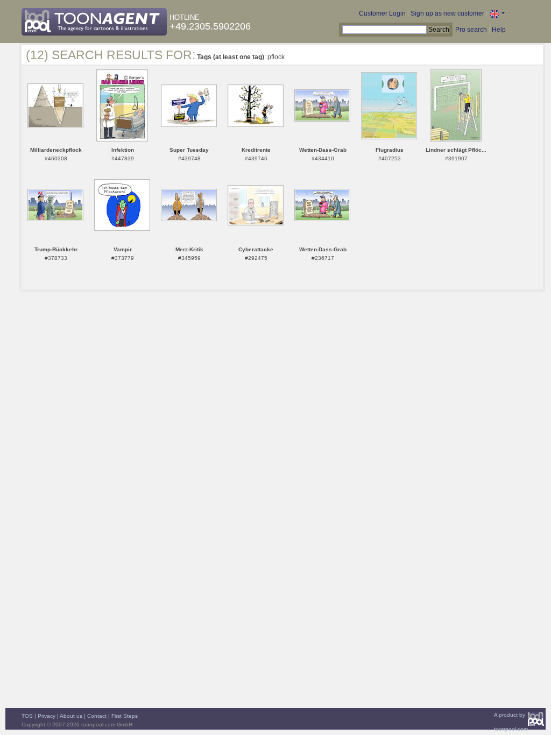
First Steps (124, 716)
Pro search (471, 29)
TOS (27, 716)
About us (71, 716)
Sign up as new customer (447, 13)
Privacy (46, 716)
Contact (97, 716)
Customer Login (382, 13)
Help (499, 29)
